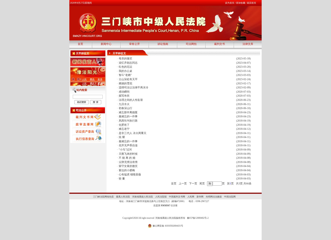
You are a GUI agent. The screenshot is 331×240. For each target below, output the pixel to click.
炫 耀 (122, 137)
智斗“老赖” (125, 75)
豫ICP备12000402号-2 (198, 218)
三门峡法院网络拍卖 (103, 196)
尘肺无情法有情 (128, 162)
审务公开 (134, 44)
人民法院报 (161, 196)
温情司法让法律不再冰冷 (133, 87)
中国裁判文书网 (177, 196)
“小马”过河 (125, 149)
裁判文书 (219, 44)
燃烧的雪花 (125, 83)
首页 (80, 44)
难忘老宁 (124, 128)
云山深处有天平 (128, 79)
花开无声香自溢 (128, 145)
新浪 (100, 79)
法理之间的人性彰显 (131, 100)
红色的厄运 (125, 66)
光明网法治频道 (214, 196)
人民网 (190, 196)
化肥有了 (124, 124)
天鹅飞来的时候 (128, 153)
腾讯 (92, 79)
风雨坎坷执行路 (128, 120)
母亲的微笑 (125, 58)
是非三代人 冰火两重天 (132, 133)
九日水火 (124, 104)
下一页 (193, 183)
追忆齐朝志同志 (128, 62)
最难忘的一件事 (128, 116)
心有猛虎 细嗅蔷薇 (130, 174)
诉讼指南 (162, 44)
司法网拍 (191, 44)
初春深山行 (125, 108)
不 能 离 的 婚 (127, 157)
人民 (84, 79)
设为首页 (229, 3)
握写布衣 (124, 95)
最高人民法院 (123, 196)
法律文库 (248, 44)
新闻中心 (106, 44)
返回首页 (251, 3)
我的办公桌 (125, 71)
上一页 (183, 183)
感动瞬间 (124, 91)
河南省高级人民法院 (142, 196)
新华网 (200, 196)
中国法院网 (230, 196)
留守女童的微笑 (128, 166)
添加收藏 (240, 3)
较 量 (122, 178)
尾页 (202, 183)
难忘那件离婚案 (128, 112)
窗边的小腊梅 (127, 170)
